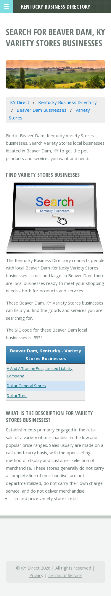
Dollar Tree (17, 395)
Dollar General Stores (26, 385)
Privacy (36, 575)
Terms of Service (65, 575)
